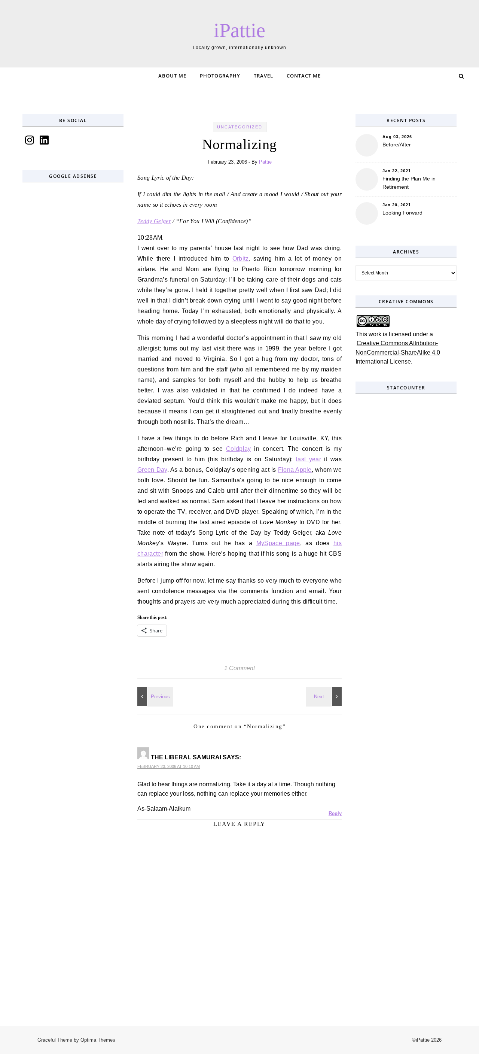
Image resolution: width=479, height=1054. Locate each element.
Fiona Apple (295, 470)
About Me (172, 75)
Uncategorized (239, 127)
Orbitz (240, 258)
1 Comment (239, 668)
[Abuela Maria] (325, 696)
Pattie (265, 162)
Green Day (152, 470)
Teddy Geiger (154, 221)
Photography (220, 75)
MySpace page (278, 543)
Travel (263, 75)
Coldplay (238, 449)
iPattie (239, 30)
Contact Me (304, 75)
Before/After (396, 145)
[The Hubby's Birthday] (154, 696)
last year (308, 459)
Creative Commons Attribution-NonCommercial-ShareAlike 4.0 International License (398, 352)
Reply (335, 813)
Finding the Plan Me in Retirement (409, 183)
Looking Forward (402, 213)
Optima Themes (97, 1040)
